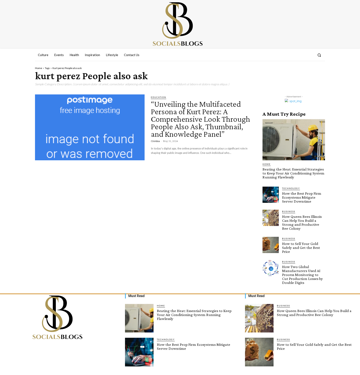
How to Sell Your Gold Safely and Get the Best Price (301, 247)
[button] (319, 55)
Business (288, 211)
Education (158, 97)
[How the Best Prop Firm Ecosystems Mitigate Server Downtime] (270, 195)
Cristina (155, 141)
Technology (291, 188)
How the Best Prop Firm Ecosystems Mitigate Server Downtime (301, 197)
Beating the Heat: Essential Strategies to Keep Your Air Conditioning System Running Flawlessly (293, 173)
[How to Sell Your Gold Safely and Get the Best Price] (270, 245)
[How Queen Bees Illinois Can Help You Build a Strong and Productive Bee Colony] (270, 218)
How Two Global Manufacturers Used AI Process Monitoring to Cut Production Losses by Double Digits (302, 275)
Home (38, 68)
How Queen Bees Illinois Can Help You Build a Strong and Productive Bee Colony (302, 222)
